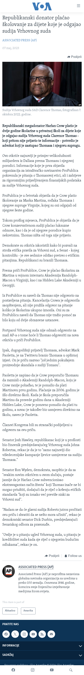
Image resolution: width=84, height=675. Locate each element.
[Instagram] (33, 670)
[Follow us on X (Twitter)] (15, 634)
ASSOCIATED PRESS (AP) (19, 40)
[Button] (74, 56)
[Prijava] (51, 634)
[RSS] (42, 634)
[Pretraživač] (71, 670)
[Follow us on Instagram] (24, 634)
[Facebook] (13, 670)
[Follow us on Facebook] (6, 634)
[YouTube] (52, 670)
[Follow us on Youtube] (33, 634)
